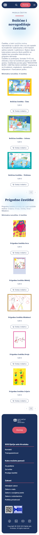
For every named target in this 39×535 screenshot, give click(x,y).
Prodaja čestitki (11, 473)
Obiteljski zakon (11, 486)
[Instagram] (29, 521)
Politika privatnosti (12, 500)
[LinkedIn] (16, 521)
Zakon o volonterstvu (13, 496)
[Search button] (16, 4)
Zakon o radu (10, 489)
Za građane (9, 466)
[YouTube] (23, 521)
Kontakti (8, 449)
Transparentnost (11, 453)
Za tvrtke (8, 469)
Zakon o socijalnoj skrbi (14, 493)
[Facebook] (9, 521)
